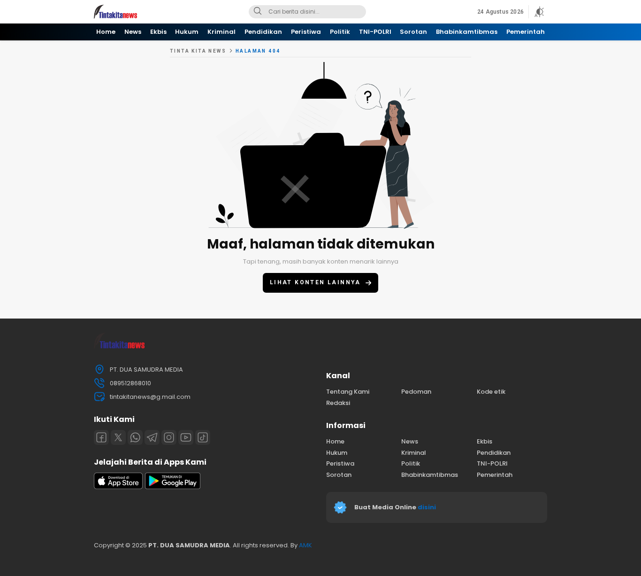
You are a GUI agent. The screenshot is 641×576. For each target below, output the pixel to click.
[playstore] (172, 487)
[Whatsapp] (135, 437)
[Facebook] (101, 437)
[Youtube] (185, 437)
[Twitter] (118, 437)
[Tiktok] (202, 437)
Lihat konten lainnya (315, 282)
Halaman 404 (258, 51)
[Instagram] (168, 437)
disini (427, 507)
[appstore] (118, 487)
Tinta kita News (198, 51)
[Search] (257, 12)
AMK (305, 545)
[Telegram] (152, 437)
